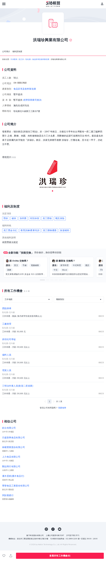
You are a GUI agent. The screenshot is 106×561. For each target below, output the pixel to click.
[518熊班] (53, 4)
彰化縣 (28, 59)
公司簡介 (6, 51)
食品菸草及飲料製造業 (40, 59)
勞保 (5, 218)
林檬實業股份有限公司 (13, 447)
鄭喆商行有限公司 (11, 466)
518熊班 (14, 59)
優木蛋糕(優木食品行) (13, 476)
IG (46, 529)
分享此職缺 (11, 556)
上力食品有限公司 (11, 457)
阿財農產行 (8, 495)
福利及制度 (17, 51)
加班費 (23, 218)
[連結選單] (4, 4)
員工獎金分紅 (10, 230)
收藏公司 (4, 556)
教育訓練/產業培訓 (30, 230)
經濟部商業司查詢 (32, 100)
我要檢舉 (62, 408)
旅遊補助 (64, 230)
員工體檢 (47, 218)
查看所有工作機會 (59, 555)
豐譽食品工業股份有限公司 (15, 486)
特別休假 (34, 218)
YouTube (59, 529)
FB (53, 529)
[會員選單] (102, 4)
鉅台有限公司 (9, 428)
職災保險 (59, 218)
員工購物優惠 (49, 230)
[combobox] (27, 299)
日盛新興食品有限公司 (13, 437)
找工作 (21, 59)
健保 (14, 218)
